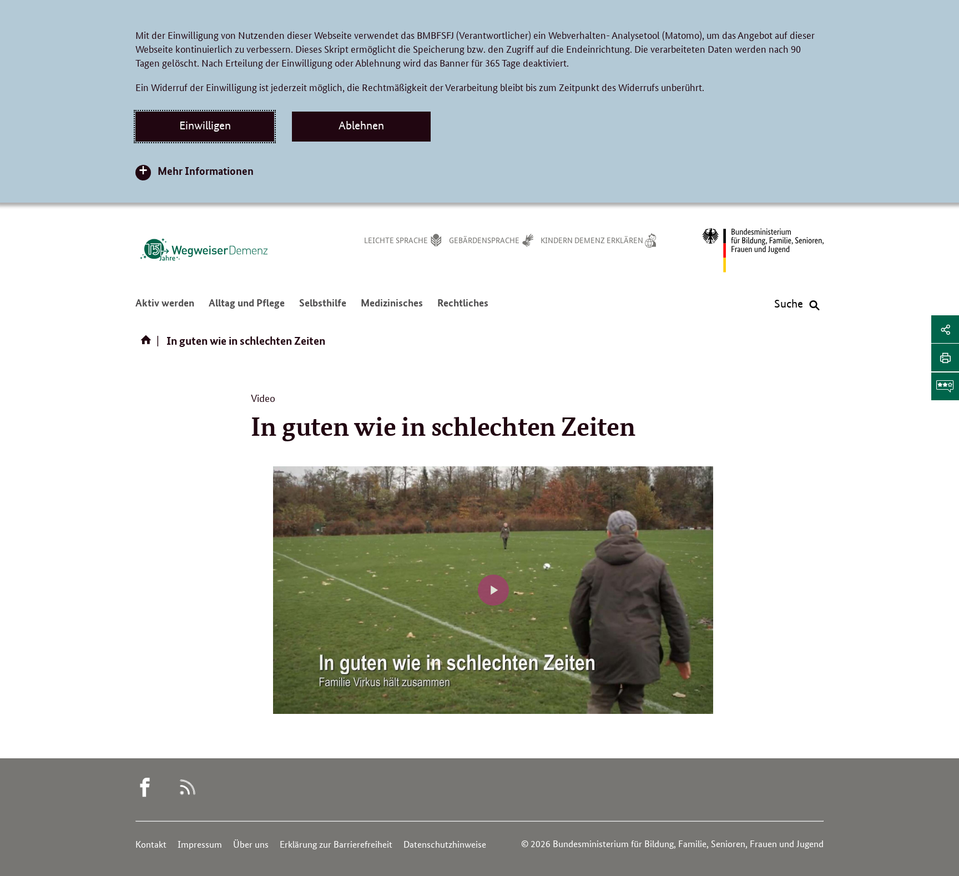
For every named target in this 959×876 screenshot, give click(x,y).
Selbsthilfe (322, 308)
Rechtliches (462, 308)
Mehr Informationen (206, 171)
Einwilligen (205, 125)
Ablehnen (361, 125)
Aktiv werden (164, 308)
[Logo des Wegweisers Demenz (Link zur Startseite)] (203, 249)
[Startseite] (148, 344)
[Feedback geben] (945, 386)
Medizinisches (392, 308)
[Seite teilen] (945, 329)
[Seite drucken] (945, 357)
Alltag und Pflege (247, 308)
